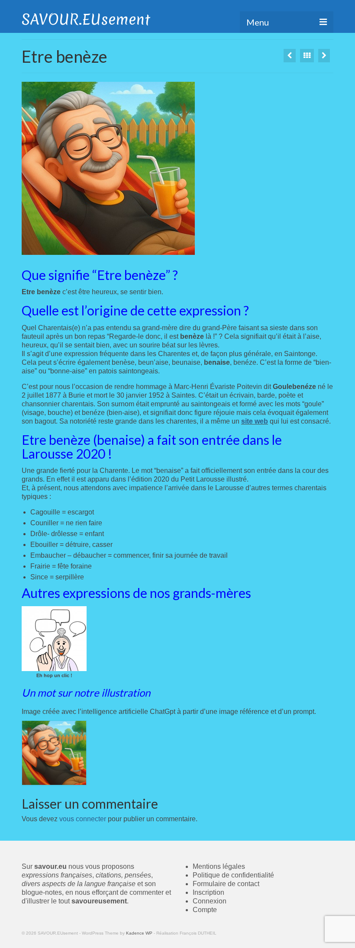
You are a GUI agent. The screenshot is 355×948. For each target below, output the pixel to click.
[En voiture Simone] (290, 55)
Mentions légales (219, 866)
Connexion (209, 901)
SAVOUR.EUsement (86, 19)
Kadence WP (139, 933)
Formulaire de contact (226, 883)
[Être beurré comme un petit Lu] (324, 55)
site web (254, 421)
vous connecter (82, 819)
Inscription (208, 892)
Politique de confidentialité (233, 875)
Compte (205, 909)
